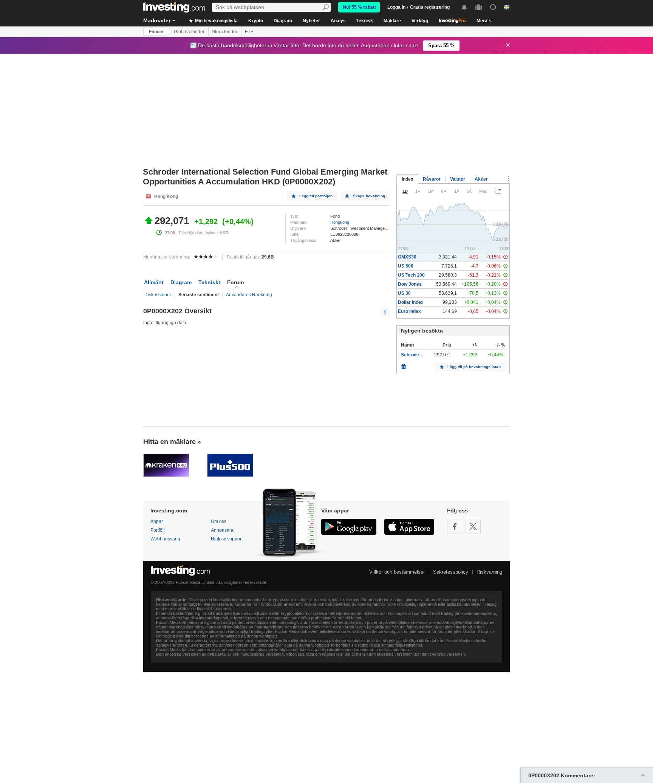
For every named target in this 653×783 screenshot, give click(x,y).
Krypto (255, 20)
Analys (338, 20)
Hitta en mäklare (169, 442)
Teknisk (364, 20)
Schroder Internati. (421, 354)
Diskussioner (157, 294)
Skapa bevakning (369, 196)
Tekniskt (209, 282)
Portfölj (157, 530)
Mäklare (392, 20)
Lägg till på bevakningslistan (474, 367)
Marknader (156, 20)
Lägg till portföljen (316, 196)
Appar (156, 521)
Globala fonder (189, 31)
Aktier (481, 179)
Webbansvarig (165, 539)
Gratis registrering (430, 7)
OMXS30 (407, 257)
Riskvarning (489, 572)
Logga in (396, 7)
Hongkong (339, 222)
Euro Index (409, 311)
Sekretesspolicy (450, 572)
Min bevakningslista (216, 20)
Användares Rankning (249, 294)
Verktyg (420, 20)
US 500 (405, 266)
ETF (249, 31)
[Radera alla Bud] (403, 364)
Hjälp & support (227, 539)
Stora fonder (224, 31)
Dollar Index (411, 302)
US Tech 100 (411, 275)
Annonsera (222, 530)
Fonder (156, 31)
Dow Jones (410, 284)
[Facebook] (454, 526)
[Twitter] (473, 526)
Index (407, 179)
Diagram (283, 20)
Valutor (457, 179)
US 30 (404, 293)
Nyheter (311, 20)
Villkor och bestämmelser (397, 572)
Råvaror (432, 179)
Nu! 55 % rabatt (359, 7)
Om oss (218, 521)
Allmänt (154, 282)
